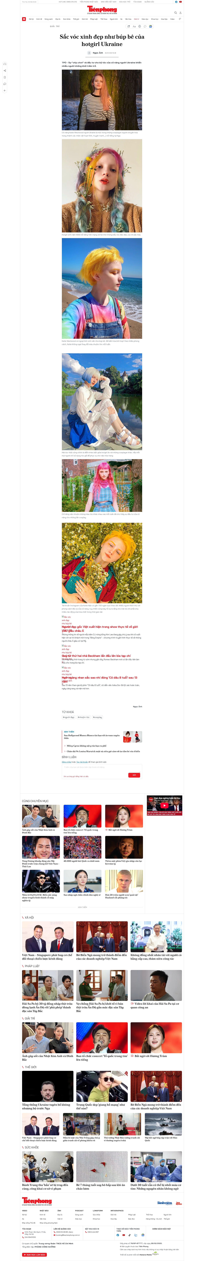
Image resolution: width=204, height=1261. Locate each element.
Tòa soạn (137, 2)
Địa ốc (57, 19)
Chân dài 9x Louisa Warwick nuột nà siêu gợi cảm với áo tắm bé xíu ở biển (103, 751)
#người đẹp (68, 717)
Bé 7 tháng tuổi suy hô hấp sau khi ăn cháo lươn (100, 1186)
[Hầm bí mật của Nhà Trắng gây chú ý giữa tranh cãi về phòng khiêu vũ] (81, 1124)
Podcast (79, 1211)
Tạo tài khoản (82, 762)
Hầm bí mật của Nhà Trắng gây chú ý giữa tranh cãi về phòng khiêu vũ (81, 1139)
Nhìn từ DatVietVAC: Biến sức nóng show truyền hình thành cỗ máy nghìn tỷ (39, 897)
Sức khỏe (66, 19)
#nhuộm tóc (83, 717)
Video (172, 19)
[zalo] (137, 1235)
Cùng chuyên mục (35, 801)
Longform (98, 1211)
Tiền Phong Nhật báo (89, 2)
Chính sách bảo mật (161, 1229)
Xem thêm (180, 19)
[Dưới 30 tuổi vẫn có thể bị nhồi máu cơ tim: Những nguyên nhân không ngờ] (156, 1166)
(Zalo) (71, 1232)
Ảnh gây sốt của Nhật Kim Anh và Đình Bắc (38, 831)
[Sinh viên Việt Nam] (164, 1203)
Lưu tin (4, 77)
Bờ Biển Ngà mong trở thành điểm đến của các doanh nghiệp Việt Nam (101, 956)
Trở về (4, 90)
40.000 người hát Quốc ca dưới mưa (81, 861)
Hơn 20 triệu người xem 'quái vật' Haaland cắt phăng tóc (121, 896)
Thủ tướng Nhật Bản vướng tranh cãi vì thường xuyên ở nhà (122, 1139)
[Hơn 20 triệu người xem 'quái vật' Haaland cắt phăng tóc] (124, 881)
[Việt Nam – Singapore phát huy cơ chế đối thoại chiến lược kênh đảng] (47, 936)
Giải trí (136, 19)
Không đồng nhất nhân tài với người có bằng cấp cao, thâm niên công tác (156, 956)
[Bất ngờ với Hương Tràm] (124, 816)
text (134, 26)
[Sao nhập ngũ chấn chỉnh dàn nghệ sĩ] (82, 881)
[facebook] (176, 2)
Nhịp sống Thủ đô (28, 1223)
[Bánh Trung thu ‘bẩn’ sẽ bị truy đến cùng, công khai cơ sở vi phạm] (47, 1166)
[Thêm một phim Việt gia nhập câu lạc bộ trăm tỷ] (124, 847)
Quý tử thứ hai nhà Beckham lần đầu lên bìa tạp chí (96, 655)
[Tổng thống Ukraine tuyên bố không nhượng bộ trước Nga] (47, 1086)
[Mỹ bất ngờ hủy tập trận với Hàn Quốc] (163, 1124)
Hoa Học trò (124, 2)
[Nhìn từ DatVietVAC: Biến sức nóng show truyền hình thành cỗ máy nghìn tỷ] (41, 881)
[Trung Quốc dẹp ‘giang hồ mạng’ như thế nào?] (102, 1086)
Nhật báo (44, 1211)
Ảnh (59, 1211)
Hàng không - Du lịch (154, 1219)
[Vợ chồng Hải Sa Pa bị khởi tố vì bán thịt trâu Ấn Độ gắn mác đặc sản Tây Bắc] (102, 985)
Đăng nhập (66, 762)
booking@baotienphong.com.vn (68, 1235)
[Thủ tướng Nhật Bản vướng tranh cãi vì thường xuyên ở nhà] (122, 1124)
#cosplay (97, 717)
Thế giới (76, 19)
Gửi (134, 775)
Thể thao (103, 19)
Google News (150, 26)
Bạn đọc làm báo (36, 1255)
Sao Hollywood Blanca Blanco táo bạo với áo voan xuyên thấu (92, 736)
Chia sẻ (4, 70)
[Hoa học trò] (179, 1203)
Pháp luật (94, 19)
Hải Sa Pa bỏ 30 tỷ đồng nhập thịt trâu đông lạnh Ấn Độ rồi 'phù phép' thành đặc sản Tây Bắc (47, 1007)
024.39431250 (30, 1237)
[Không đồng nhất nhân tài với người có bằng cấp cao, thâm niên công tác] (156, 936)
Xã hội (31, 19)
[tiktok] (130, 1235)
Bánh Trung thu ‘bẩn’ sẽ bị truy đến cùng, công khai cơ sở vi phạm (45, 1186)
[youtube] (180, 2)
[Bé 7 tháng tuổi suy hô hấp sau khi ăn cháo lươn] (102, 1166)
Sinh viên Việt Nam (108, 2)
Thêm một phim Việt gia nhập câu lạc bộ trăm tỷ (123, 862)
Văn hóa (128, 19)
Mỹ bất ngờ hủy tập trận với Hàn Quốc (161, 1139)
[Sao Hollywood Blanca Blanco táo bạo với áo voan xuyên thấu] (132, 737)
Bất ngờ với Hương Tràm (120, 829)
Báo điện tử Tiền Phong (102, 10)
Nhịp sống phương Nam (48, 1223)
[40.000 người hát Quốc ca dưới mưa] (82, 847)
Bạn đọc (131, 1219)
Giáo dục (145, 19)
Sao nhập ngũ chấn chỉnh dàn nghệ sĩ (82, 894)
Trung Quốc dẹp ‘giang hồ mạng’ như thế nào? (100, 1106)
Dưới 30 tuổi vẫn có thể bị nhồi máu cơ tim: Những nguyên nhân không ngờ (156, 1186)
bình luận (145, 26)
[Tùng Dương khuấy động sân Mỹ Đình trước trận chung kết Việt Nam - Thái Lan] (41, 847)
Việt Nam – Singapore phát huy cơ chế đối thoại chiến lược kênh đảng (47, 956)
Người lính (114, 19)
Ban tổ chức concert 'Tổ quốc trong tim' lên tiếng (81, 831)
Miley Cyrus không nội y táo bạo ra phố (86, 745)
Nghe (4, 64)
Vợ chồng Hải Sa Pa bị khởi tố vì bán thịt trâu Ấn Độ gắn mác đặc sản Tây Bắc (100, 1007)
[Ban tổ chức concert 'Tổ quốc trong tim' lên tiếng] (82, 816)
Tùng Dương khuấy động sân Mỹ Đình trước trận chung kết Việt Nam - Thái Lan (40, 864)
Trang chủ (24, 19)
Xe (121, 19)
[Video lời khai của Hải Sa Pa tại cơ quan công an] (156, 985)
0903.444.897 (93, 1232)
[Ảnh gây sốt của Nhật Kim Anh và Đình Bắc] (41, 816)
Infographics (117, 1211)
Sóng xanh (49, 19)
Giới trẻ (85, 19)
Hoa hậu (164, 19)
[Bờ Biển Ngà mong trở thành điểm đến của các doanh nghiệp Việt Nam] (102, 936)
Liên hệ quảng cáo (62, 1229)
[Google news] (144, 1235)
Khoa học (154, 19)
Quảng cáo (149, 2)
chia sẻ (128, 26)
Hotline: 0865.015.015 (68, 2)
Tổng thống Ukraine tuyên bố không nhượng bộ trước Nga (46, 1106)
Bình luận (4, 84)
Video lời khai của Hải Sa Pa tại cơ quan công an (155, 1005)
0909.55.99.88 (62, 1232)
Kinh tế (39, 19)
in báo (139, 26)
